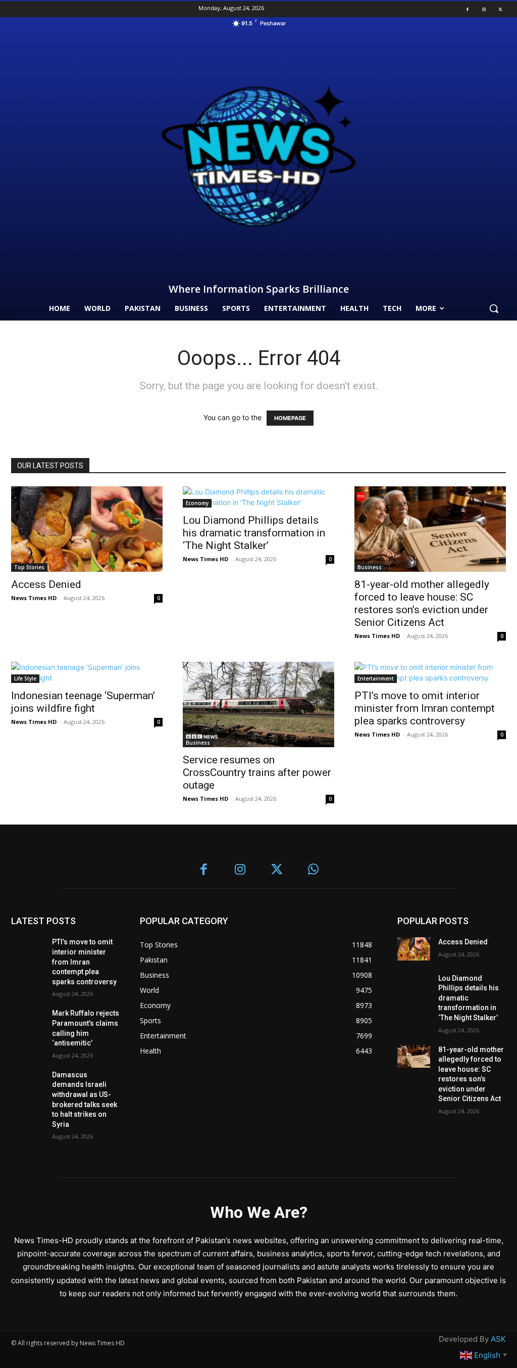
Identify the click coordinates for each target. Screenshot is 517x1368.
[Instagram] (483, 9)
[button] (494, 308)
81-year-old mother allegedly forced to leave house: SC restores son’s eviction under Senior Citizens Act (421, 603)
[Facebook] (467, 9)
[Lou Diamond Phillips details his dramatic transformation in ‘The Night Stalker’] (258, 497)
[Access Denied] (87, 529)
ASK (498, 1339)
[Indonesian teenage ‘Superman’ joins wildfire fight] (87, 672)
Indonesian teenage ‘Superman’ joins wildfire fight (83, 702)
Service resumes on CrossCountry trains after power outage (257, 772)
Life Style (25, 678)
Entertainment (375, 678)
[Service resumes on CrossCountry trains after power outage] (258, 704)
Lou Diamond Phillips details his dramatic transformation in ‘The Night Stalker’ (254, 533)
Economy (197, 503)
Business (369, 567)
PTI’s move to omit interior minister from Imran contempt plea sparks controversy (424, 708)
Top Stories (29, 567)
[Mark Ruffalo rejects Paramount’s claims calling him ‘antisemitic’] (27, 1020)
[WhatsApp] (314, 870)
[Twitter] (500, 9)
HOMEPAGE (290, 418)
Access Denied (46, 584)
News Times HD (34, 598)
